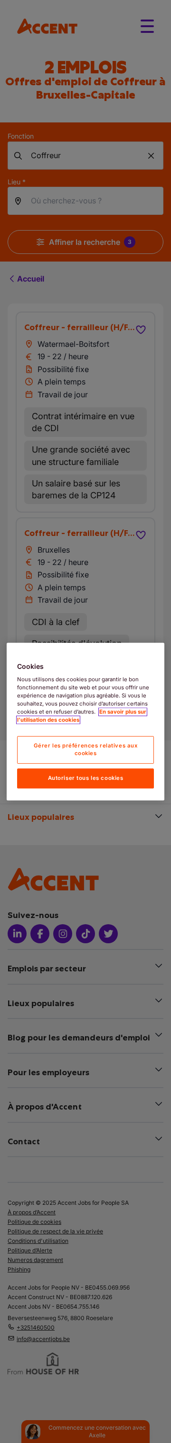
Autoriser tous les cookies (86, 778)
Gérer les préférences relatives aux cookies (86, 750)
